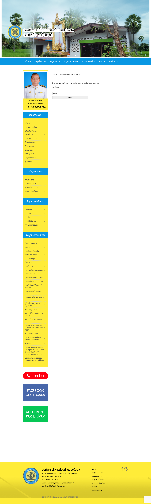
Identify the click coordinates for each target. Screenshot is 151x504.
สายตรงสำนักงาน (31, 254)
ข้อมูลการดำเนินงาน (71, 61)
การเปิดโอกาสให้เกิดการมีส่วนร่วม (33, 286)
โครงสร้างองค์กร (30, 142)
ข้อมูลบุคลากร (55, 61)
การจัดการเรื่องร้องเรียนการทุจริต (34, 298)
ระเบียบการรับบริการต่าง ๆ (34, 277)
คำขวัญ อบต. (29, 153)
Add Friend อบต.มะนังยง (35, 414)
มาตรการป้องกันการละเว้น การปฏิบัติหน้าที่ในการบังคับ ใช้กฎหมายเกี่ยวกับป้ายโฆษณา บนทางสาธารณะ (34, 351)
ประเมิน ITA (29, 266)
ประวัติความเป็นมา (31, 127)
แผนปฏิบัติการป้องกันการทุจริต (33, 320)
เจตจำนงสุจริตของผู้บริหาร (34, 269)
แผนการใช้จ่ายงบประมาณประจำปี (34, 314)
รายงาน (27, 247)
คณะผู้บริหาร (29, 179)
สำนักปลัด (28, 209)
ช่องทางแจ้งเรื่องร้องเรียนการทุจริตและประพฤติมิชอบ (34, 359)
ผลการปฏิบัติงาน (31, 309)
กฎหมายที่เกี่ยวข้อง (31, 224)
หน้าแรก (28, 61)
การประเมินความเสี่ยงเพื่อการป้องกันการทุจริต (33, 338)
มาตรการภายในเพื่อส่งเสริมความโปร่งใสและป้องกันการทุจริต (34, 327)
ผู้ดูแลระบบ (28, 161)
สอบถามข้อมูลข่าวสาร (32, 258)
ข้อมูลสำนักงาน (40, 61)
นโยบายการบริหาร (31, 138)
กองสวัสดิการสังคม (31, 221)
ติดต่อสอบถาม (114, 61)
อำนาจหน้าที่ (29, 149)
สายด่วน (38, 376)
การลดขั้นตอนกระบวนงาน (34, 281)
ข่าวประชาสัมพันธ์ (88, 61)
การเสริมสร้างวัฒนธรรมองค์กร (33, 292)
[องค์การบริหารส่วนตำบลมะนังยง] (41, 39)
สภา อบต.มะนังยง (31, 183)
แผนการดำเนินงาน (31, 333)
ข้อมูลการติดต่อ (30, 157)
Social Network (30, 273)
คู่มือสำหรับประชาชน (32, 250)
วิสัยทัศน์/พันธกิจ (31, 130)
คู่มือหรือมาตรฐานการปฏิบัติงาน (32, 304)
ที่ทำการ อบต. (30, 146)
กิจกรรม (102, 61)
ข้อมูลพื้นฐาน (29, 134)
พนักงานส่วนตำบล (31, 191)
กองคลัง (28, 213)
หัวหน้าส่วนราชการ (31, 187)
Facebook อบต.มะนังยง (35, 392)
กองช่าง (27, 217)
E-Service (28, 343)
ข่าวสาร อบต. (29, 262)
